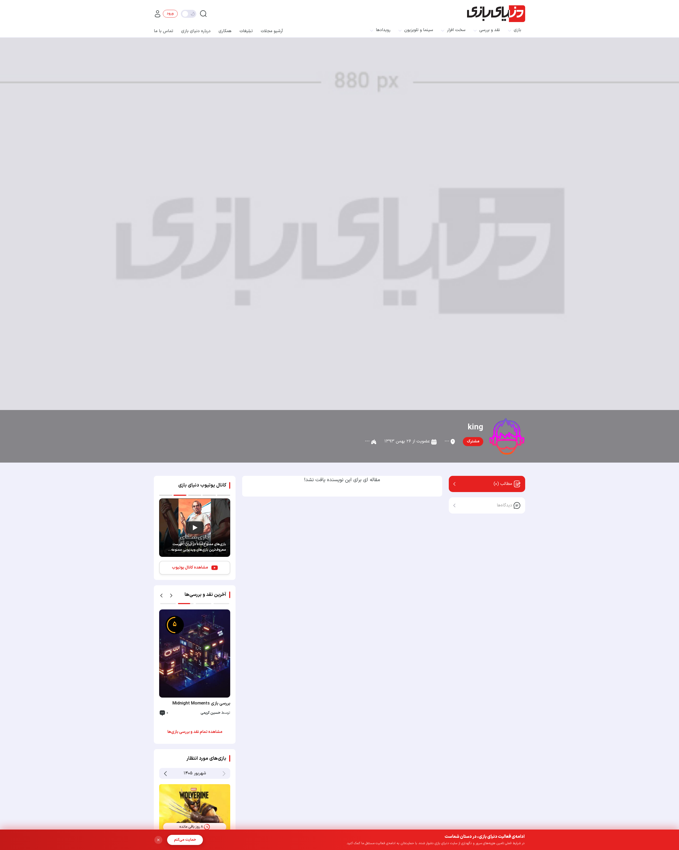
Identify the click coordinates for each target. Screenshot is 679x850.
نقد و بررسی (489, 30)
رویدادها (383, 30)
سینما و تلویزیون (418, 30)
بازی (517, 30)
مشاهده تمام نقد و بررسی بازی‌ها (194, 732)
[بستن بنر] (158, 840)
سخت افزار (456, 30)
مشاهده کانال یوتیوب (190, 568)
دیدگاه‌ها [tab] (504, 505)
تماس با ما (163, 31)
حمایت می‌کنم (185, 840)
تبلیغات (246, 31)
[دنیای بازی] (496, 13)
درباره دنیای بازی (196, 31)
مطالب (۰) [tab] (503, 484)
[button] (161, 595)
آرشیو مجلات (272, 31)
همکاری (225, 31)
